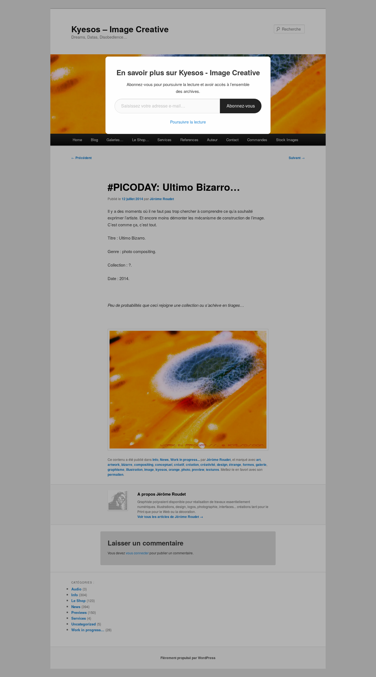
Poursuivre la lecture (188, 122)
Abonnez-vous (241, 106)
